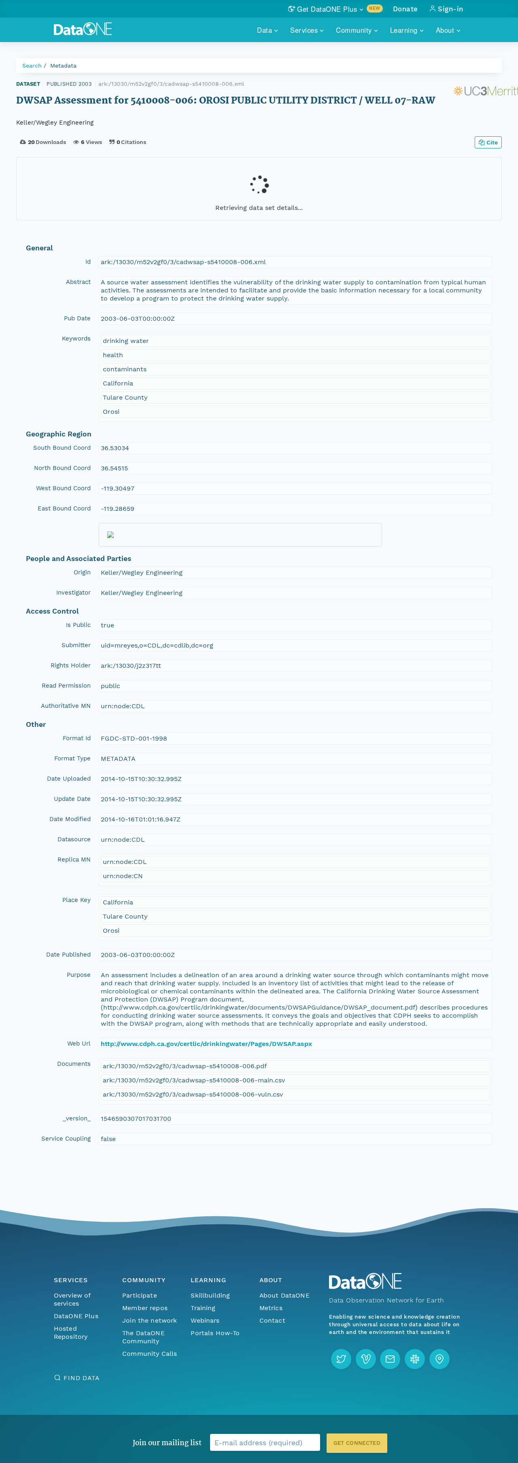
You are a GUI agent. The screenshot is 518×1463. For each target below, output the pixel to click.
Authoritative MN (66, 705)
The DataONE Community (143, 1337)
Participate (139, 1295)
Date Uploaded (69, 778)
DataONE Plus (76, 1316)
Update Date (72, 798)
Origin (82, 572)
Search (32, 65)
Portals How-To (215, 1333)
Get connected (356, 1443)
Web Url (79, 1043)
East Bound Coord (64, 508)
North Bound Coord (62, 468)
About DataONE (284, 1295)
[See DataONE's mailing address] (439, 1359)
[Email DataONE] (390, 1359)
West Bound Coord (63, 488)
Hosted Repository (71, 1332)
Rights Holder (71, 665)
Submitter (76, 645)
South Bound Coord (62, 447)
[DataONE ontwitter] (341, 1359)
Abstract (78, 282)
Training (203, 1308)
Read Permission (66, 685)
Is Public (78, 625)
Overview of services (72, 1299)
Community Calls (149, 1353)
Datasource (74, 839)
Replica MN (74, 859)
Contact (272, 1320)
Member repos (145, 1308)
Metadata (63, 65)
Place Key (76, 900)
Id (88, 261)
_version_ (77, 1118)
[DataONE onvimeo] (366, 1359)
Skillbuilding (210, 1295)
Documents (74, 1063)
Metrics (270, 1308)
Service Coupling (66, 1138)
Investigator (73, 592)
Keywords (76, 338)
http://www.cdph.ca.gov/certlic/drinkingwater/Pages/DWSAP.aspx (206, 1044)
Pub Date (77, 318)
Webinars (205, 1320)
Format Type (72, 758)
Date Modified (70, 819)
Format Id (77, 738)
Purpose (79, 974)
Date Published (68, 954)
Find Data (82, 1378)
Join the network (149, 1320)
